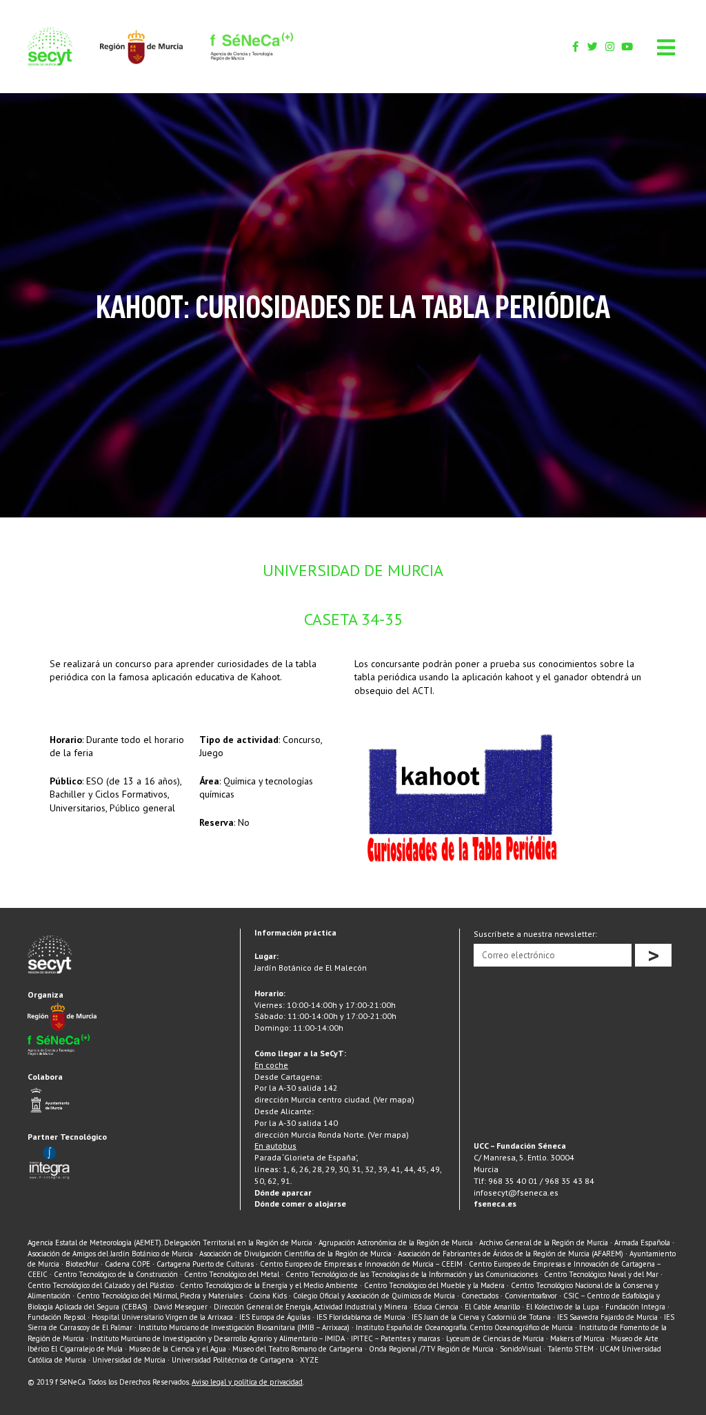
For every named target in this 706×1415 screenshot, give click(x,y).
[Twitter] (592, 46)
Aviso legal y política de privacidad (247, 1382)
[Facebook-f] (575, 46)
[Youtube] (627, 46)
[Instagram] (610, 46)
